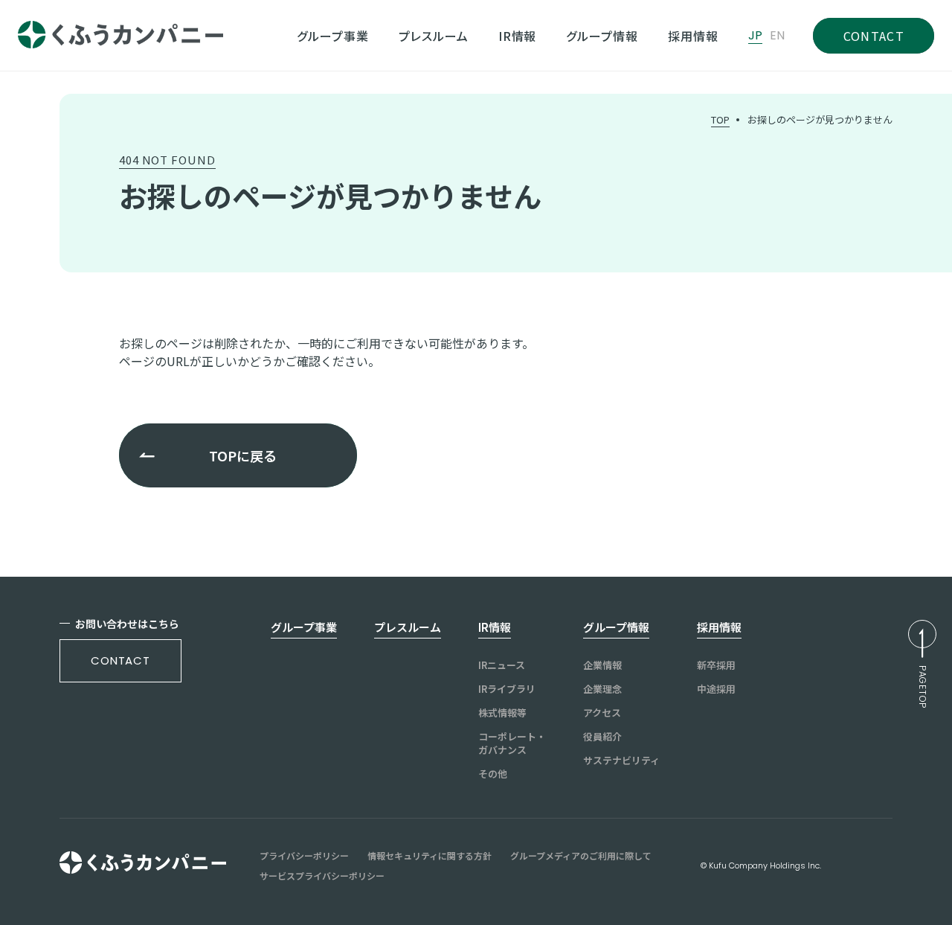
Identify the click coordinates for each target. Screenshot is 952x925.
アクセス (602, 713)
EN (777, 36)
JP (755, 36)
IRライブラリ (507, 689)
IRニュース (501, 665)
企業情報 (602, 665)
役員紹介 (602, 736)
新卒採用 (716, 665)
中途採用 (716, 689)
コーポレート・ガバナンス (512, 743)
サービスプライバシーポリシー (322, 875)
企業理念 (602, 689)
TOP (720, 119)
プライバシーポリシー (304, 855)
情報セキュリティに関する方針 (429, 855)
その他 (492, 774)
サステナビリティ (621, 760)
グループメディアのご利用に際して (581, 855)
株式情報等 (502, 713)
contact (120, 660)
